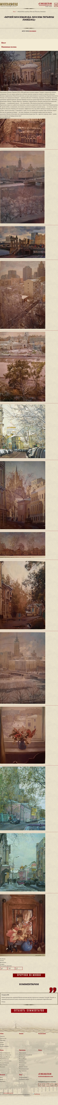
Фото (1, 1077)
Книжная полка (8, 47)
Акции (2, 1042)
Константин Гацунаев (5, 1054)
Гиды (2, 1050)
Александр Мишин (5, 1056)
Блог (14, 11)
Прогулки (22, 1050)
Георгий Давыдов (4, 1058)
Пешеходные (22, 1052)
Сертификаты (23, 1070)
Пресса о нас (3, 1038)
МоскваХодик (23, 1058)
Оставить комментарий (29, 1011)
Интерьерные (22, 1062)
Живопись (2, 1081)
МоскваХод (32, 31)
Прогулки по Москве (29, 975)
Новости (2, 1036)
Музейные (22, 1060)
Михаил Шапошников (5, 1060)
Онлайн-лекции (23, 1066)
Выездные (22, 1064)
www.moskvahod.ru (8, 1093)
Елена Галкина (3, 1064)
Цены (40, 1050)
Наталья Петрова (4, 1062)
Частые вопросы (4, 1046)
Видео (1, 1079)
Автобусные (22, 1056)
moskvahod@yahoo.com (45, 5)
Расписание (42, 1033)
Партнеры (2, 1040)
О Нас (2, 1033)
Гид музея (2, 1066)
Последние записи (24, 1079)
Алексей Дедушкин (5, 1052)
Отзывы (2, 1044)
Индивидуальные (24, 1068)
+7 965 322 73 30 (45, 3)
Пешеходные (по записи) (25, 1054)
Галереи (2, 1074)
